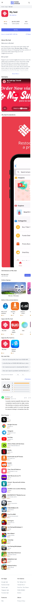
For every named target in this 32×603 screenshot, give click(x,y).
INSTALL (16, 30)
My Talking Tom (21, 582)
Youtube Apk (5, 593)
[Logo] (15, 2)
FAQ (2, 601)
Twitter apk (4, 587)
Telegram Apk (5, 590)
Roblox (19, 593)
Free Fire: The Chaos (23, 587)
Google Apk (4, 582)
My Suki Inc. (13, 15)
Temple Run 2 (21, 584)
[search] (29, 2)
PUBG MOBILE (21, 590)
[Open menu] (2, 2)
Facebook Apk (5, 584)
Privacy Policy (21, 601)
